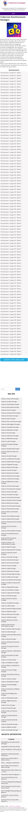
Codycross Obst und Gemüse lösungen (9, 711)
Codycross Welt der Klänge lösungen (11, 608)
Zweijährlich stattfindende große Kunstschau (10, 754)
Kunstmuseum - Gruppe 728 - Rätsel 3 (11, 178)
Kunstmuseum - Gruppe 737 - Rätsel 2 (11, 303)
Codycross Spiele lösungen (8, 547)
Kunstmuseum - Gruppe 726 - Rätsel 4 (11, 152)
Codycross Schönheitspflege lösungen (9, 685)
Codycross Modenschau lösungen (10, 476)
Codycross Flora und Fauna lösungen (11, 421)
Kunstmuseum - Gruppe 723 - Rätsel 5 (11, 112)
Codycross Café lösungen (8, 606)
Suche (17, 389)
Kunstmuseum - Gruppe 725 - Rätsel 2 (11, 132)
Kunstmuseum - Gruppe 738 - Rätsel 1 (11, 314)
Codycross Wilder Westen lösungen (10, 462)
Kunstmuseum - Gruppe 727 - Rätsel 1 (11, 158)
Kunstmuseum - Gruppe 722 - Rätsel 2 (11, 90)
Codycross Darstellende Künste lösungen (9, 534)
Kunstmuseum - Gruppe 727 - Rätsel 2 (11, 161)
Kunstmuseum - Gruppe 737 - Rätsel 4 (11, 308)
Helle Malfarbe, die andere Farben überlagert (10, 742)
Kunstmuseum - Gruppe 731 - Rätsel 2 (11, 218)
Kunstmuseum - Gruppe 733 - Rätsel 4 (11, 252)
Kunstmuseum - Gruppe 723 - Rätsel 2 (11, 104)
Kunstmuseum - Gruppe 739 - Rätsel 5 (11, 340)
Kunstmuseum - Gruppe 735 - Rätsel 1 (11, 272)
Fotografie (11, 739)
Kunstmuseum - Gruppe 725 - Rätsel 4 (11, 138)
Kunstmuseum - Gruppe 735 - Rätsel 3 (11, 277)
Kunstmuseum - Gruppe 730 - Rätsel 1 (11, 200)
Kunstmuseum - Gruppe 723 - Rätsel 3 (11, 107)
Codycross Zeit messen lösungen (10, 563)
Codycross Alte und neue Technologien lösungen (8, 625)
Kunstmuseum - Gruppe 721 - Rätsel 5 (11, 84)
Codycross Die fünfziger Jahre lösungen (9, 694)
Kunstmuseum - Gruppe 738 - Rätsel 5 (11, 326)
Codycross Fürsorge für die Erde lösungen (10, 647)
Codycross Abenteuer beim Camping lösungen (11, 522)
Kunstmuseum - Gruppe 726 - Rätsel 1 (11, 144)
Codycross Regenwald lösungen (9, 587)
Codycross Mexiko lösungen (8, 611)
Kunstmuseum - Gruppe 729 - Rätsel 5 (11, 198)
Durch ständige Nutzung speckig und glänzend (11, 791)
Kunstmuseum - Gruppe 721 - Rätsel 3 (11, 78)
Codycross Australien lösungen (9, 557)
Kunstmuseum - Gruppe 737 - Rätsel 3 (11, 306)
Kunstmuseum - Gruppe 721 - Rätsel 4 (11, 81)
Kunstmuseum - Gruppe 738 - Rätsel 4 (11, 323)
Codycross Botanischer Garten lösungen (9, 620)
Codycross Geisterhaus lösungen (10, 571)
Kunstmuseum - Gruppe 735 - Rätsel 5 (11, 283)
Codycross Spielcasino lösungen (10, 436)
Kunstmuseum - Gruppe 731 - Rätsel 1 (11, 215)
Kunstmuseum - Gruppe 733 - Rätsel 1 (11, 243)
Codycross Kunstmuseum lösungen (10, 506)
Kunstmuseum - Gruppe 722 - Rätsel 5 (11, 98)
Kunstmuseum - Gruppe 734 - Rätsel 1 (11, 257)
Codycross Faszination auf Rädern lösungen (10, 689)
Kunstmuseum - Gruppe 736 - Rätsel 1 (11, 286)
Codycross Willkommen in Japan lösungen (10, 482)
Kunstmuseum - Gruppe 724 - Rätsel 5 (11, 126)
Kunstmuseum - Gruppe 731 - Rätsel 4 (11, 223)
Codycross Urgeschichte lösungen (10, 593)
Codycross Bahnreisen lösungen (10, 503)
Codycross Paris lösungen (8, 433)
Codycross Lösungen (16, 3)
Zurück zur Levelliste (14, 359)
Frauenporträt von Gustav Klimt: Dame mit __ (10, 800)
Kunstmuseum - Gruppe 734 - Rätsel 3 (11, 263)
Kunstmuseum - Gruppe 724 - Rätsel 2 (11, 118)
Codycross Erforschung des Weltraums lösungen (8, 538)
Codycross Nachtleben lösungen (10, 681)
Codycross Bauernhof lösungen (9, 467)
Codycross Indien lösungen (8, 632)
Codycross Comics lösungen (8, 565)
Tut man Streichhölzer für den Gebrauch (9, 778)
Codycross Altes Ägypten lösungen (10, 424)
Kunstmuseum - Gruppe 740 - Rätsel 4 (11, 351)
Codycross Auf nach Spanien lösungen (9, 527)
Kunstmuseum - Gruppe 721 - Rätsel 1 (11, 72)
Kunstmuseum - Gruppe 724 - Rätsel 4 (11, 124)
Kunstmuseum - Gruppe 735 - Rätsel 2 (11, 274)
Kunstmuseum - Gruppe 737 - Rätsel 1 (11, 300)
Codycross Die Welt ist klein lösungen (11, 500)
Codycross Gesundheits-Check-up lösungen (10, 675)
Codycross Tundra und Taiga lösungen (9, 670)
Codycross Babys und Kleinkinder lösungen (10, 666)
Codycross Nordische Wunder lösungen (9, 720)
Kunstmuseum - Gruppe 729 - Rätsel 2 (11, 189)
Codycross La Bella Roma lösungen (10, 459)
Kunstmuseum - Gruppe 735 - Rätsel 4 (11, 280)
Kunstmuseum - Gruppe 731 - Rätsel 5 (11, 226)
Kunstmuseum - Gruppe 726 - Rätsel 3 (11, 149)
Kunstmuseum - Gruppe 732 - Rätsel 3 (11, 235)
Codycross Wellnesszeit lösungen (10, 519)
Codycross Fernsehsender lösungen (11, 489)
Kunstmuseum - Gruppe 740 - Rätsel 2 (11, 345)
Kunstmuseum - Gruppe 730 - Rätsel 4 (11, 209)
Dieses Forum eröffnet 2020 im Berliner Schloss (9, 759)
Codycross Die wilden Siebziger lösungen (9, 445)
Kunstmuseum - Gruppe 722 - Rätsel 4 (11, 95)
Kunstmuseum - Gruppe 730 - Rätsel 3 (11, 206)
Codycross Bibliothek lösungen (9, 438)
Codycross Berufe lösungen (8, 639)
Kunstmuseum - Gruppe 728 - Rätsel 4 (11, 180)
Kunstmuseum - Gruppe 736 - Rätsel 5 (11, 297)
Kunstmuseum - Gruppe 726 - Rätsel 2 (11, 146)
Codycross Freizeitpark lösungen (10, 427)
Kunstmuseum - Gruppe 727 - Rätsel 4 (11, 166)
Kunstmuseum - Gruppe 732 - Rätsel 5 (11, 240)
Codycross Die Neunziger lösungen (10, 574)
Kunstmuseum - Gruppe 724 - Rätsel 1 (11, 115)
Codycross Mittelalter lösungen (9, 430)
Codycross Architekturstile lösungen (11, 580)
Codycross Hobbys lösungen (9, 617)
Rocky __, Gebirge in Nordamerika (10, 763)
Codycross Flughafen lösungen (9, 464)
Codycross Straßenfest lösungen (10, 603)
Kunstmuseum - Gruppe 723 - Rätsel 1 (11, 101)
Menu (13, 13)
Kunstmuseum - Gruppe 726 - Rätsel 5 (11, 155)
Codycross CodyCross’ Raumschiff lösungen (10, 583)
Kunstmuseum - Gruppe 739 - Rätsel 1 (11, 328)
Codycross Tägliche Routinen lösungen (9, 701)
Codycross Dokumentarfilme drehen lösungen (11, 635)
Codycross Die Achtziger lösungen (10, 516)
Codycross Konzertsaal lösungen (10, 486)
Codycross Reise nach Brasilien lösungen (9, 512)
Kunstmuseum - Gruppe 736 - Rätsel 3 (11, 291)
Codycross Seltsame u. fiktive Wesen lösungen (11, 651)
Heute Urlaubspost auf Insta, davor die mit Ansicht (10, 787)
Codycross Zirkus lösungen (8, 410)
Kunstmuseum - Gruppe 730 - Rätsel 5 (11, 212)
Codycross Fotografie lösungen (9, 730)
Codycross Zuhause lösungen (9, 492)
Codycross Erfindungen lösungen (10, 404)
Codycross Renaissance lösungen (10, 614)
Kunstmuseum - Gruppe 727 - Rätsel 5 (11, 169)
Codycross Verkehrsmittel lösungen (11, 413)
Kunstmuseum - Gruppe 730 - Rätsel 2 (11, 203)
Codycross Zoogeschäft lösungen (10, 449)
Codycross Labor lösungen (8, 441)
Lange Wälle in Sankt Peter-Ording (10, 746)
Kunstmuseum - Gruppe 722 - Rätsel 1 (11, 87)
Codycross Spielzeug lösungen (9, 698)
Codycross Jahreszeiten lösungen (10, 407)
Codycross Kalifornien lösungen (9, 577)
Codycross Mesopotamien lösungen (11, 550)
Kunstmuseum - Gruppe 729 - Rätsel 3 (11, 192)
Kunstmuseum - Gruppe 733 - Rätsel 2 (11, 246)
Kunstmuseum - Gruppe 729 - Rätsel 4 (11, 195)
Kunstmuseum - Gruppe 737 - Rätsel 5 (11, 311)
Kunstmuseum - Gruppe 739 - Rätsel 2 (11, 331)
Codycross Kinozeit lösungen (9, 456)
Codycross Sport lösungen (8, 418)
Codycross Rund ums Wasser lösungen (9, 599)
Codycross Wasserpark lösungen (10, 509)
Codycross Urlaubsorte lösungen (10, 479)
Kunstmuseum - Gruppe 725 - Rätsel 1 (11, 129)
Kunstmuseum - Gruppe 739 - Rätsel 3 (11, 334)
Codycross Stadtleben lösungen (9, 662)
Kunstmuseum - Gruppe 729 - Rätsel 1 (11, 186)
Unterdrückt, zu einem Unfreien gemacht (9, 796)
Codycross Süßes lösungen (8, 568)
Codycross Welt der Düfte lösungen (10, 629)
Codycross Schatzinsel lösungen (10, 560)
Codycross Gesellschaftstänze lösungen (9, 716)
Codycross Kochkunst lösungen (9, 416)
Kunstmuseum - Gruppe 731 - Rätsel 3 (11, 220)
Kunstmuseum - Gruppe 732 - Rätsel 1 (11, 229)
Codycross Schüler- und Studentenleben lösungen (8, 543)
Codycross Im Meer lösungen (9, 401)
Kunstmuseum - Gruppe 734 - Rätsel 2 (11, 260)
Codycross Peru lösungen (8, 705)
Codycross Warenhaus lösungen (10, 473)
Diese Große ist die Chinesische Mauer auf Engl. (9, 766)
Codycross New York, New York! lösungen (9, 452)
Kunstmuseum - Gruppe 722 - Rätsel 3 (11, 92)
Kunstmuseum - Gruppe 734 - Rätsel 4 (11, 266)
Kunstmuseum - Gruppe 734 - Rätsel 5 (11, 269)
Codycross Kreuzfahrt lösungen (9, 494)
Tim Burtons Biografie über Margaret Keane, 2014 (11, 782)
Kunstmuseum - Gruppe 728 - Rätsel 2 (11, 175)
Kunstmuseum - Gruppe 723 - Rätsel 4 (11, 109)
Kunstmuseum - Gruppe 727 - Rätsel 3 (11, 163)
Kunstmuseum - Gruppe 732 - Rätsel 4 (11, 237)
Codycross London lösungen (9, 470)
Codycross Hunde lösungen (8, 660)
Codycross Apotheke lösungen (9, 724)
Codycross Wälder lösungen (8, 727)
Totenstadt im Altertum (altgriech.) (10, 774)
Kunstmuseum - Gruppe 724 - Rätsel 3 (11, 121)
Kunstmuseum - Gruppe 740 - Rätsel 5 (11, 354)
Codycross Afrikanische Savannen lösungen (10, 642)
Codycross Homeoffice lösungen (10, 590)
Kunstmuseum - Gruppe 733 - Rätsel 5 (11, 254)
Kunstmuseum (14, 70)
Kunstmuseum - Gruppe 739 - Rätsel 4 (11, 337)
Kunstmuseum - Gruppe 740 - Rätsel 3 (11, 348)
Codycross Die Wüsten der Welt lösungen (9, 656)
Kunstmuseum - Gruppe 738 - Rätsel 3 (11, 320)
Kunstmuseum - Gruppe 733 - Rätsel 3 (11, 249)
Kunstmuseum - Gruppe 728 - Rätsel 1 (11, 172)
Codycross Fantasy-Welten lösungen (11, 531)
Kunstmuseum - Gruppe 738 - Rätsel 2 (11, 317)
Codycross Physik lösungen (8, 708)
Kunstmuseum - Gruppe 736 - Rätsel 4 (11, 294)
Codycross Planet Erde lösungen (10, 399)
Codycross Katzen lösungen (8, 679)
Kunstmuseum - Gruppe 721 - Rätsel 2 (11, 75)
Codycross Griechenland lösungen (10, 497)
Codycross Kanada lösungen (9, 596)
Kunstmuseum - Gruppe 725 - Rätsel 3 (11, 135)
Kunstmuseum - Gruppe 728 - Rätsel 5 (11, 183)
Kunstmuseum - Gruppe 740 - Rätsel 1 (11, 343)
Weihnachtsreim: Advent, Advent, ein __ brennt (11, 770)
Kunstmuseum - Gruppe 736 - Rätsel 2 (11, 289)
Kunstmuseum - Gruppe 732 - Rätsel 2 (11, 232)
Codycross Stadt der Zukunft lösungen (9, 553)
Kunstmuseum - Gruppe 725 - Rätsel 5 (11, 141)
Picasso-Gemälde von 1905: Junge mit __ (11, 750)
